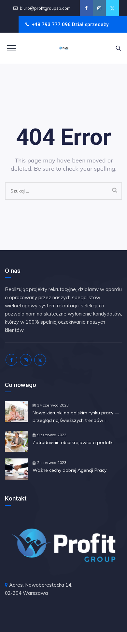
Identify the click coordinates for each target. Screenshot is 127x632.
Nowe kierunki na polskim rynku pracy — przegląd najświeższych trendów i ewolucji (76, 417)
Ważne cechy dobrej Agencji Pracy (69, 470)
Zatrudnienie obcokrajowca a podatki (73, 442)
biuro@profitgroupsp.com (45, 8)
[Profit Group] (63, 48)
